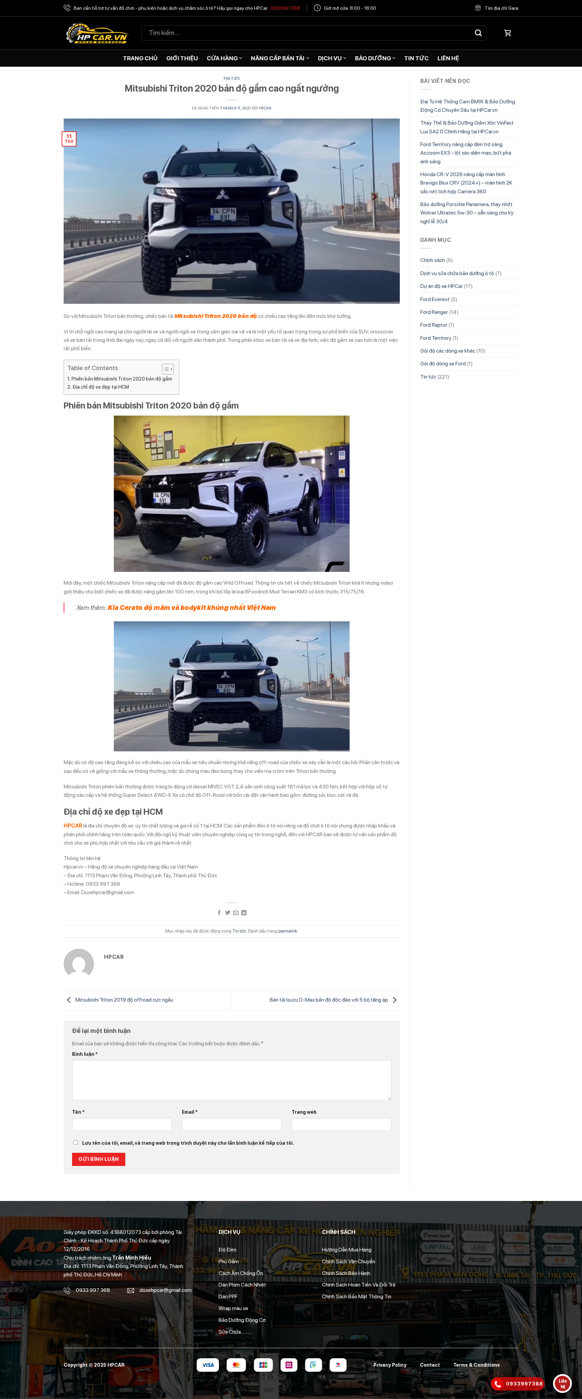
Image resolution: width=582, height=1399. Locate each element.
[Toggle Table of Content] (164, 369)
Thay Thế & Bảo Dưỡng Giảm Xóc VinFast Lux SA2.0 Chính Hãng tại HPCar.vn (467, 127)
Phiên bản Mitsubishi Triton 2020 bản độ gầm (121, 379)
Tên (78, 1112)
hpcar (265, 108)
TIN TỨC (416, 58)
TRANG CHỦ (140, 58)
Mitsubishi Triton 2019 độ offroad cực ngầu (123, 1000)
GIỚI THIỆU (182, 58)
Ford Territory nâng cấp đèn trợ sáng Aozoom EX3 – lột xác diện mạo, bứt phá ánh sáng (465, 153)
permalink (288, 931)
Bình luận (85, 1054)
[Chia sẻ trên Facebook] (219, 913)
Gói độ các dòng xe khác (447, 351)
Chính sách (432, 260)
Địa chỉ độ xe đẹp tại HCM (100, 387)
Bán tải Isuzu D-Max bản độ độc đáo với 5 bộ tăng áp (329, 1000)
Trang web (304, 1112)
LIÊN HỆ (448, 58)
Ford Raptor (433, 325)
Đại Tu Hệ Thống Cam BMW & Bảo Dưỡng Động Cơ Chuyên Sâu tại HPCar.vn (467, 105)
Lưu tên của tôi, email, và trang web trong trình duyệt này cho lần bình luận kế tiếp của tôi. (188, 1143)
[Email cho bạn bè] (235, 913)
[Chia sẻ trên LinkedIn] (244, 913)
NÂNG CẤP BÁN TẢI (277, 58)
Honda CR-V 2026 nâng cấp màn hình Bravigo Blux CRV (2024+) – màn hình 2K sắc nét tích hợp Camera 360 (466, 183)
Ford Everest (435, 299)
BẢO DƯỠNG (373, 58)
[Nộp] (478, 32)
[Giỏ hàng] (507, 33)
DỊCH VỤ (330, 58)
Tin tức (231, 78)
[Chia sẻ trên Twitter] (227, 913)
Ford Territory (435, 338)
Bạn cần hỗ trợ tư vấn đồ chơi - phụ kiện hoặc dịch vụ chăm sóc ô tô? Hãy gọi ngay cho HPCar (187, 8)
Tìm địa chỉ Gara (501, 8)
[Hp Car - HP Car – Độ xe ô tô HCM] (97, 33)
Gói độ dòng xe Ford (443, 363)
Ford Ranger (434, 312)
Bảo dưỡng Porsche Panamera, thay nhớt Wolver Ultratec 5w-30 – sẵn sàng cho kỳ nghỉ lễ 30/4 (467, 213)
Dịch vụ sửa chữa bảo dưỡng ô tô (457, 273)
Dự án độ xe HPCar (441, 286)
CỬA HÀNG (222, 58)
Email (190, 1112)
